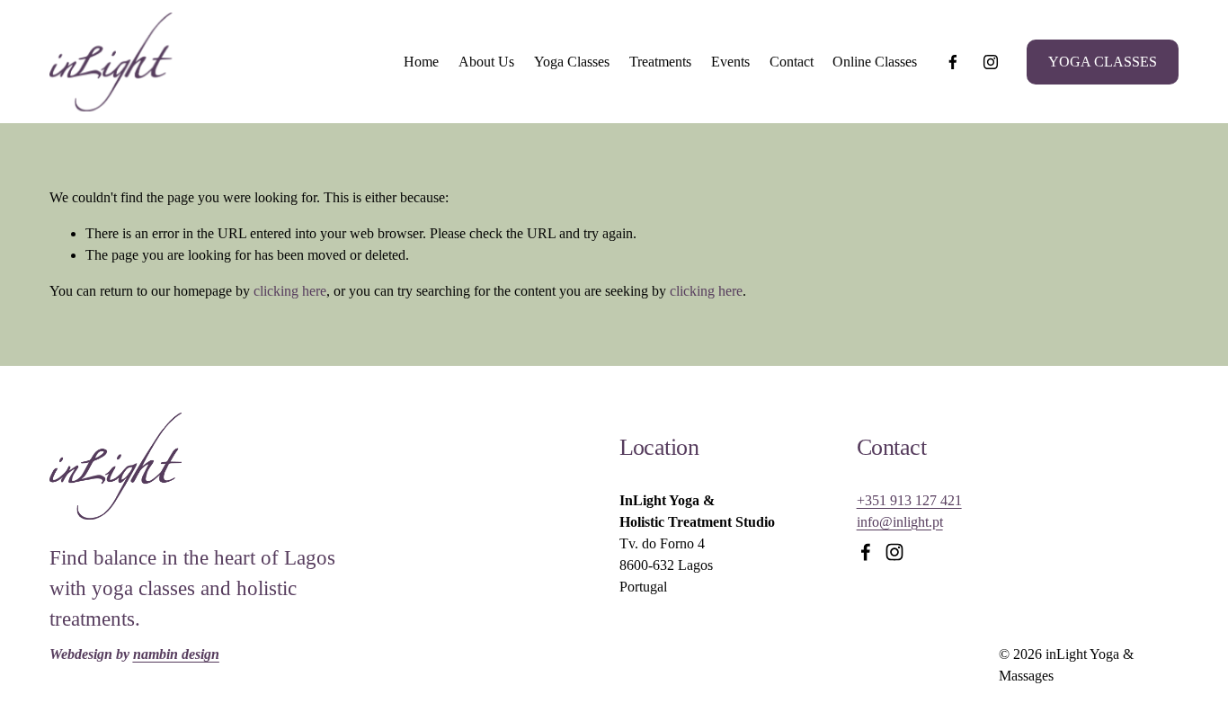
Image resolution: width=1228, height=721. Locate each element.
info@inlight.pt (900, 522)
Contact (792, 61)
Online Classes (874, 61)
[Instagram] (991, 62)
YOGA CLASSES (1102, 61)
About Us (486, 61)
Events (730, 61)
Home (421, 61)
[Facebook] (953, 62)
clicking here (290, 290)
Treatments (660, 61)
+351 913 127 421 (909, 500)
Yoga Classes (572, 61)
